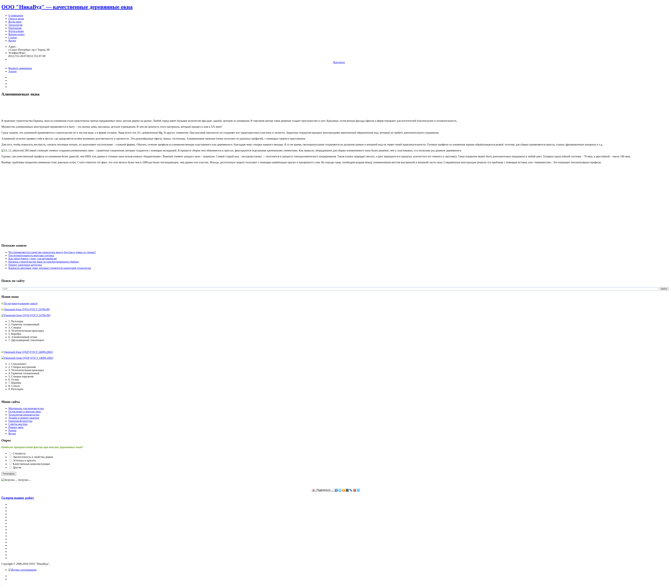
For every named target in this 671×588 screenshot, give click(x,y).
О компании (15, 15)
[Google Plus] (354, 490)
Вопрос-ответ (16, 34)
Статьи (12, 37)
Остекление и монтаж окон (24, 411)
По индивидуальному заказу (21, 303)
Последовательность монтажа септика (31, 255)
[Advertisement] (65, 108)
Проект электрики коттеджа (25, 264)
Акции (12, 71)
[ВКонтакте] (336, 490)
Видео (12, 40)
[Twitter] (340, 490)
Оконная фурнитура (20, 420)
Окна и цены (16, 18)
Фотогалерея (16, 31)
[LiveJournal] (351, 490)
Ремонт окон (15, 427)
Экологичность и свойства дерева (33, 456)
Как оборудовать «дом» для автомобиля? (32, 258)
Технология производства (23, 414)
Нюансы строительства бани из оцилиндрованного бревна (43, 261)
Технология (15, 24)
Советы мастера (17, 424)
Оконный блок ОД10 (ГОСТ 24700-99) (27, 309)
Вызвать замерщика (20, 68)
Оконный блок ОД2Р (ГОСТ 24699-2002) (28, 351)
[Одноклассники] (343, 490)
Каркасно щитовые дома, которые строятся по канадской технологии (49, 267)
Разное (12, 430)
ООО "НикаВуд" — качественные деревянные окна (67, 7)
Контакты (339, 62)
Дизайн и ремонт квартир (23, 417)
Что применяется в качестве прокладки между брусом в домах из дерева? (52, 252)
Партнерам (14, 28)
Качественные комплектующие (31, 463)
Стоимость (19, 453)
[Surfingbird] (358, 490)
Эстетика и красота (24, 460)
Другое (17, 467)
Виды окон (14, 21)
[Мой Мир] (347, 490)
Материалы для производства (26, 408)
